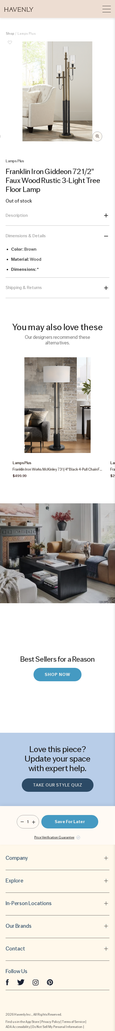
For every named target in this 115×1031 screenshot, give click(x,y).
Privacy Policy (50, 1022)
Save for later (70, 821)
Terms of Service (73, 1022)
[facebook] (7, 982)
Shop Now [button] (57, 674)
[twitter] (21, 982)
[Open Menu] (106, 9)
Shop (10, 34)
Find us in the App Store (22, 1022)
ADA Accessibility (18, 1027)
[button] (18, 9)
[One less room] (22, 821)
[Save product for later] (10, 45)
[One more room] (33, 821)
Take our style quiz (57, 785)
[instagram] (36, 982)
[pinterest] (50, 982)
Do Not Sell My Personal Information (57, 1027)
